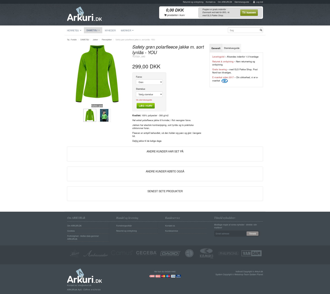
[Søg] (261, 30)
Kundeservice (171, 230)
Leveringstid (218, 56)
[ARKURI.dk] (84, 13)
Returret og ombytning (193, 2)
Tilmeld (252, 233)
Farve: (139, 76)
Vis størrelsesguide (144, 100)
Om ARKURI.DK (225, 2)
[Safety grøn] (97, 74)
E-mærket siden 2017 (223, 77)
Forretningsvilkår (124, 225)
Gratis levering (219, 69)
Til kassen (249, 12)
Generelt (215, 48)
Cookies (71, 230)
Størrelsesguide (241, 2)
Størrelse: (141, 88)
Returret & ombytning (222, 61)
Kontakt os (211, 2)
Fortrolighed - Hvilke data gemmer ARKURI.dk (83, 237)
